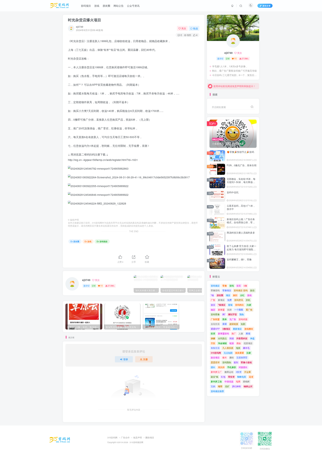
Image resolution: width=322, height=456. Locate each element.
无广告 (232, 319)
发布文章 (266, 5)
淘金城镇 (222, 343)
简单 (224, 319)
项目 (228, 295)
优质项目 (248, 343)
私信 (195, 28)
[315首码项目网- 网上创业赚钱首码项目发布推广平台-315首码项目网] (59, 439)
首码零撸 (215, 314)
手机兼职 (231, 367)
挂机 (248, 299)
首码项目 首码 (241, 290)
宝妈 (213, 386)
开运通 (247, 371)
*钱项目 (221, 304)
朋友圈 (76, 241)
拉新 (249, 352)
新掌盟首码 (223, 333)
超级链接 (233, 323)
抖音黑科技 (241, 338)
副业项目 (215, 357)
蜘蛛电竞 (241, 376)
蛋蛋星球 (215, 362)
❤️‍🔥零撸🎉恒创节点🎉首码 (240, 152)
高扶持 (221, 367)
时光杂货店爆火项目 (84, 19)
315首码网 (216, 352)
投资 (213, 333)
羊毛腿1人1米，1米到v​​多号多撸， (230, 66)
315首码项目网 (136, 442)
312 (87, 285)
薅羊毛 (246, 347)
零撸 (224, 285)
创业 (213, 304)
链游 (231, 343)
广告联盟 (215, 319)
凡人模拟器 (227, 347)
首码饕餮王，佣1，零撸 (239, 259)
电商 (238, 381)
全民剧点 (222, 338)
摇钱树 (246, 381)
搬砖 (231, 357)
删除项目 (149, 437)
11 (101, 285)
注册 (145, 359)
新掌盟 (221, 309)
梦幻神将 (236, 386)
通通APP (215, 328)
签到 (236, 362)
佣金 (238, 343)
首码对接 (243, 319)
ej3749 (79, 26)
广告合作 (125, 437)
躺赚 (213, 338)
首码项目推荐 (217, 391)
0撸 (245, 285)
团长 (213, 367)
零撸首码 (215, 290)
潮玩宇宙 (232, 314)
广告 (213, 299)
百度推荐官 (241, 357)
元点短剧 (228, 352)
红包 (223, 376)
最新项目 (237, 328)
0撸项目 (226, 328)
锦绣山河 (248, 386)
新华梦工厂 (216, 371)
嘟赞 (220, 386)
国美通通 (239, 352)
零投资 (231, 376)
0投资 (238, 371)
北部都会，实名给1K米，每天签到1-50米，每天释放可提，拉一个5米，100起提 (241, 182)
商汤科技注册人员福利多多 (241, 232)
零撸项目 (226, 290)
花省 (251, 376)
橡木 (224, 357)
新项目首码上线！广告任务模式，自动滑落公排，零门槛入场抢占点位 (241, 222)
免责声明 (137, 437)
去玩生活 (215, 323)
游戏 (89, 241)
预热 (241, 314)
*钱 (212, 295)
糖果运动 (229, 371)
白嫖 (249, 304)
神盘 (252, 338)
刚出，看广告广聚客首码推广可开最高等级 (234, 70)
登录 (125, 359)
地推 (238, 347)
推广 (234, 333)
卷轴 (230, 304)
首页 (238, 285)
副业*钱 (214, 376)
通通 (224, 323)
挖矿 (227, 386)
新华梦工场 (216, 381)
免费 (229, 299)
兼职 (235, 295)
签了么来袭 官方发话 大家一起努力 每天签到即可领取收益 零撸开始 (241, 249)
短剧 (243, 323)
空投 (213, 343)
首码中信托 (232, 192)
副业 (252, 290)
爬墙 (248, 333)
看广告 (249, 309)
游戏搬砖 (248, 328)
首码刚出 (239, 304)
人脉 (241, 333)
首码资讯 (238, 299)
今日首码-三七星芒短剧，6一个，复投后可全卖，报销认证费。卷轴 (234, 75)
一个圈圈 (238, 309)
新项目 (221, 299)
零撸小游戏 (246, 362)
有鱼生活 (215, 347)
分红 (242, 295)
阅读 (231, 338)
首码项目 (103, 241)
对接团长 (243, 367)
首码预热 (226, 362)
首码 (231, 285)
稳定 (213, 309)
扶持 (229, 309)
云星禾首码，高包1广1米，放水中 (241, 207)
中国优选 (229, 381)
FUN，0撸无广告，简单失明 (241, 165)
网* (223, 314)
